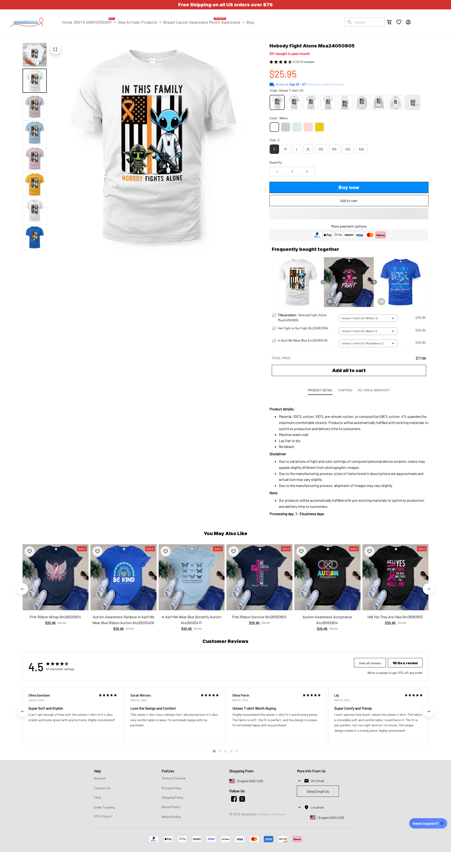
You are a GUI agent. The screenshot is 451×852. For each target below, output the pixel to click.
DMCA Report (103, 816)
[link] (17, 834)
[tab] (214, 751)
